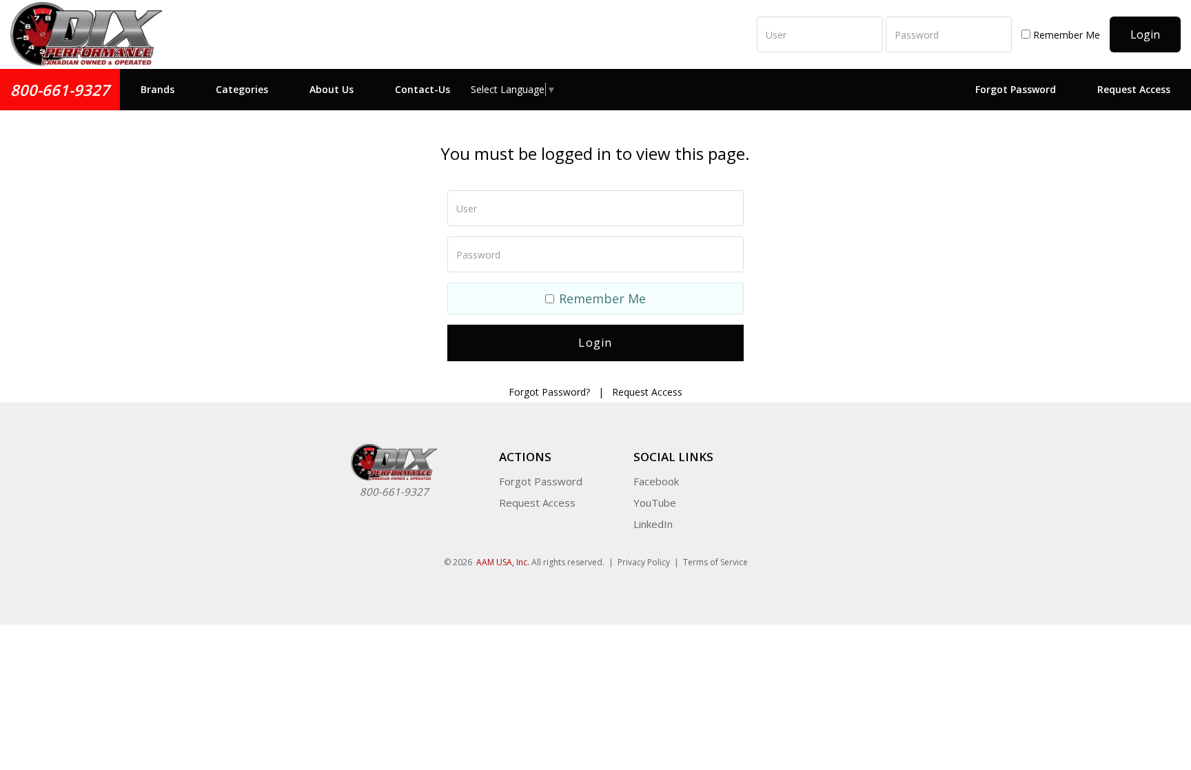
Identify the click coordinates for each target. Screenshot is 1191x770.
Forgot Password (1015, 89)
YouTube (654, 502)
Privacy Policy (644, 562)
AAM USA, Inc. (502, 562)
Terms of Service (715, 562)
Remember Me (1065, 34)
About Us (331, 89)
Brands (157, 89)
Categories (242, 89)
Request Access (1133, 89)
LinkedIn (653, 524)
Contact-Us (422, 89)
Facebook (656, 481)
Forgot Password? (549, 391)
